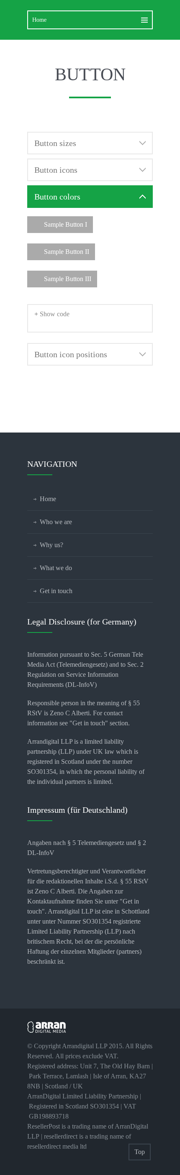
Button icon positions (70, 354)
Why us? (51, 544)
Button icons (55, 169)
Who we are (56, 521)
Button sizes (55, 143)
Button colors (57, 196)
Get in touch (56, 590)
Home (48, 498)
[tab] (90, 143)
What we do (56, 567)
